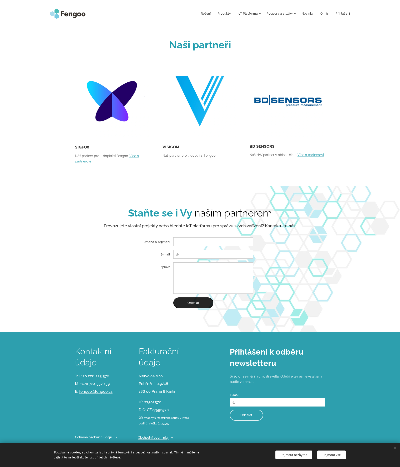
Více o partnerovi (311, 155)
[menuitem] (207, 13)
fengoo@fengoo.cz (95, 391)
